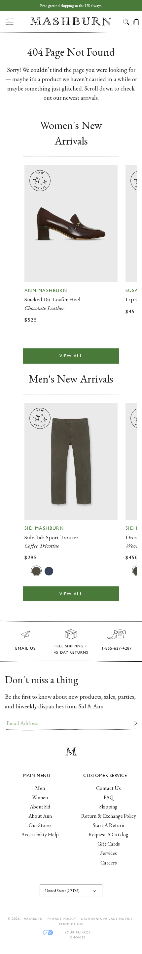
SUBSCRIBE (131, 723)
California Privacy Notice (107, 919)
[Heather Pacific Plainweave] (49, 571)
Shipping (108, 806)
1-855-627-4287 (116, 648)
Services (108, 853)
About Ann (40, 815)
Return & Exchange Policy (108, 815)
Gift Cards (108, 843)
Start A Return (108, 825)
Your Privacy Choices (77, 932)
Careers (108, 862)
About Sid (40, 806)
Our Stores (40, 825)
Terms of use (71, 924)
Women (40, 797)
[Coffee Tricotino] (36, 571)
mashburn (33, 919)
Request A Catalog (108, 834)
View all (71, 355)
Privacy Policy (62, 919)
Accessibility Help (40, 834)
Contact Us (108, 788)
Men (40, 788)
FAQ (109, 797)
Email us (25, 648)
